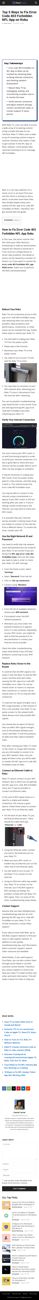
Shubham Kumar (17, 1207)
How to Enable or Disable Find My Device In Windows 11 (24, 1215)
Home (4, 8)
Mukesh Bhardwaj (17, 1231)
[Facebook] (4, 1088)
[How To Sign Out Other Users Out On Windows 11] (6, 1238)
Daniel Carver (8, 23)
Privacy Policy (6, 1294)
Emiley (14, 1250)
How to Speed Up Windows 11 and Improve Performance (24, 1258)
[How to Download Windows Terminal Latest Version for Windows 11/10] (6, 1270)
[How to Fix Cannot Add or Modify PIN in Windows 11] (6, 1205)
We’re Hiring (33, 1294)
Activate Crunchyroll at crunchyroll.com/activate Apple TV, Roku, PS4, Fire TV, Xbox (20, 1057)
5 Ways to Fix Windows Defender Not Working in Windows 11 (23, 1226)
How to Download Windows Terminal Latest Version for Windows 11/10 (23, 1269)
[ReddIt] (28, 1088)
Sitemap (25, 1294)
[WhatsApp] (9, 1088)
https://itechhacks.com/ (19, 1115)
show (16, 220)
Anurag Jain (15, 1219)
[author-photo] (20, 1110)
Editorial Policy (16, 1294)
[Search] (36, 3)
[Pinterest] (18, 1088)
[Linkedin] (23, 1088)
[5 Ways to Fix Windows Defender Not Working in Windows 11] (6, 1227)
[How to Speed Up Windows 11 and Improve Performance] (6, 1259)
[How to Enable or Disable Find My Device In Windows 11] (6, 1215)
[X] (14, 1088)
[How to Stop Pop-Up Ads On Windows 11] (6, 1281)
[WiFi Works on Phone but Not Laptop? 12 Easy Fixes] (6, 1248)
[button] (3, 3)
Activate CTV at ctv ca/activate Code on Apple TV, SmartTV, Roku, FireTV (20, 1032)
